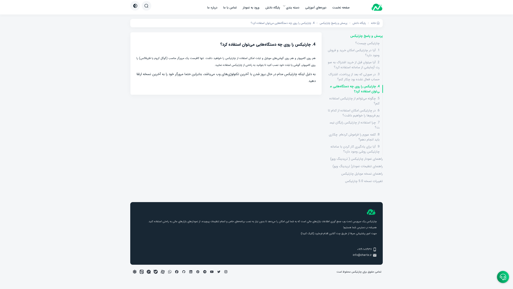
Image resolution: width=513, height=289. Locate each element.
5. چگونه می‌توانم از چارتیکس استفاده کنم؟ (354, 101)
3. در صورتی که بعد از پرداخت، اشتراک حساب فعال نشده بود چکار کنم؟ (354, 77)
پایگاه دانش (272, 7)
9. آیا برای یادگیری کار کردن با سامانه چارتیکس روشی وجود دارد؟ (355, 149)
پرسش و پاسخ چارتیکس (366, 36)
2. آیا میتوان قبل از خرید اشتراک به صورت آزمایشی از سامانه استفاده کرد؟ (354, 65)
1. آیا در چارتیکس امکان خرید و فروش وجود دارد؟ (354, 53)
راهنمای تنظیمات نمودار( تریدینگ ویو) (358, 166)
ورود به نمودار (251, 7)
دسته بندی (292, 7)
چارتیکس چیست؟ (367, 43)
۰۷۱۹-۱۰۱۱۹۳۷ (364, 249)
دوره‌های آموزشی (315, 7)
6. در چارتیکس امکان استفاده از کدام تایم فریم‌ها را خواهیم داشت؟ (354, 113)
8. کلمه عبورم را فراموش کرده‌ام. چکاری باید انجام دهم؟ (354, 137)
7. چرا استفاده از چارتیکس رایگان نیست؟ (355, 125)
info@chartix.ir (362, 255)
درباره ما (212, 7)
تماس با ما (230, 7)
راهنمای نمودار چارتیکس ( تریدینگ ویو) (356, 158)
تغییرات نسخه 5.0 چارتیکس (364, 181)
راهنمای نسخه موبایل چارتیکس (362, 173)
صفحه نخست (341, 7)
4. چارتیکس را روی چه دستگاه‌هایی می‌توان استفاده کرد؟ (355, 89)
